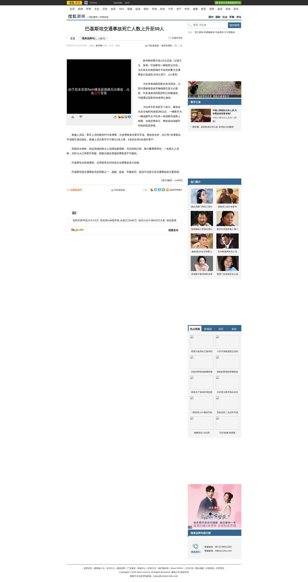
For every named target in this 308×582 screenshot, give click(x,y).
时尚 (187, 9)
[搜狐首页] (75, 2)
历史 (104, 9)
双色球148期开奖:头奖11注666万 (118, 220)
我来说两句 (93, 38)
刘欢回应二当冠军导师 (227, 412)
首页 (72, 9)
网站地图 (199, 568)
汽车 (170, 9)
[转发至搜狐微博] (119, 116)
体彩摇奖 (171, 220)
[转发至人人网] (129, 116)
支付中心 (110, 568)
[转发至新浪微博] (122, 116)
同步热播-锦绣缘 (227, 433)
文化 (96, 9)
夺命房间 (219, 32)
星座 (235, 9)
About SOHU (177, 568)
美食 (228, 9)
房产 (178, 9)
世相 (154, 9)
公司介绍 (189, 568)
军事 (88, 9)
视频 (129, 9)
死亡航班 (199, 32)
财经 (146, 9)
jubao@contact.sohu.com (165, 576)
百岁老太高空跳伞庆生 (227, 392)
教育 (203, 9)
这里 (97, 93)
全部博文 (220, 568)
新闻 (80, 9)
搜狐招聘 (121, 568)
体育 (113, 9)
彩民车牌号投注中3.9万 (86, 220)
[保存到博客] (175, 190)
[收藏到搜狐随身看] (163, 189)
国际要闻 (93, 17)
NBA (121, 9)
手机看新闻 (153, 45)
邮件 (127, 3)
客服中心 (141, 568)
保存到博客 (166, 45)
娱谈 (137, 9)
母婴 (211, 9)
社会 (224, 17)
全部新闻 (210, 568)
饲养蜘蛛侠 (209, 32)
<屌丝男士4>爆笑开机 (201, 412)
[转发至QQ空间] (126, 116)
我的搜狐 (118, 3)
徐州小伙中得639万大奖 (151, 220)
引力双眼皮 (229, 32)
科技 (162, 9)
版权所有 (184, 572)
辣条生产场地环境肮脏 (201, 392)
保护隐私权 (163, 568)
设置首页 (88, 568)
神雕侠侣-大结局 (202, 433)
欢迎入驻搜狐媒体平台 (229, 2)
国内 (211, 17)
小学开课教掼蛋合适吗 (227, 351)
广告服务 (131, 568)
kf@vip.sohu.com (223, 551)
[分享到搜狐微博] (151, 189)
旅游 (219, 9)
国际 (217, 17)
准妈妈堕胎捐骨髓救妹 (227, 372)
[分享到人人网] (159, 189)
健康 (195, 9)
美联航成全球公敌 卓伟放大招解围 (217, 127)
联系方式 (152, 568)
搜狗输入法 (99, 568)
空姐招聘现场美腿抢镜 (201, 372)
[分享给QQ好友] (155, 189)
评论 (238, 17)
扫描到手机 (177, 38)
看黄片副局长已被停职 (201, 351)
